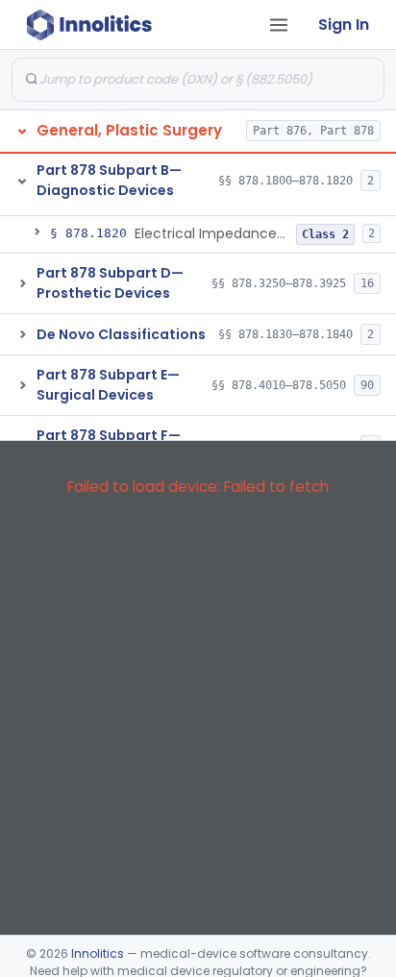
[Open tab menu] (278, 25)
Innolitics (97, 953)
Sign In (343, 24)
